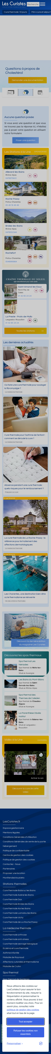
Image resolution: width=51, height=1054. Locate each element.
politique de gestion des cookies (23, 1009)
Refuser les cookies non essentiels (25, 1032)
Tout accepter (25, 1021)
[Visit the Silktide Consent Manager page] (40, 1043)
